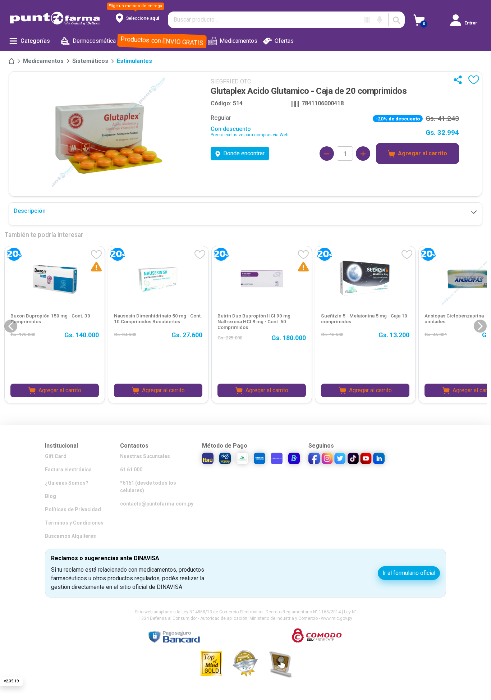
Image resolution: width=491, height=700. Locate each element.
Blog (50, 496)
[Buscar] (396, 20)
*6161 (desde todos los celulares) (148, 486)
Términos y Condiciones (74, 523)
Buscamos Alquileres (70, 536)
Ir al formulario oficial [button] (408, 572)
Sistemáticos (90, 61)
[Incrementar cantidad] (363, 153)
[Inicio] (11, 61)
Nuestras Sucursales (145, 456)
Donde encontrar (244, 153)
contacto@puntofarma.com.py (156, 504)
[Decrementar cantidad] (327, 153)
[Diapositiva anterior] (10, 326)
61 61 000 (131, 469)
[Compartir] (459, 79)
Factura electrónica (68, 469)
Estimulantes (134, 61)
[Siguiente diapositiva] (480, 326)
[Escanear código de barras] (367, 20)
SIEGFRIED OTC (231, 81)
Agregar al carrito (422, 153)
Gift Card (55, 456)
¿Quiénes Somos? (66, 483)
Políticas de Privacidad (73, 509)
